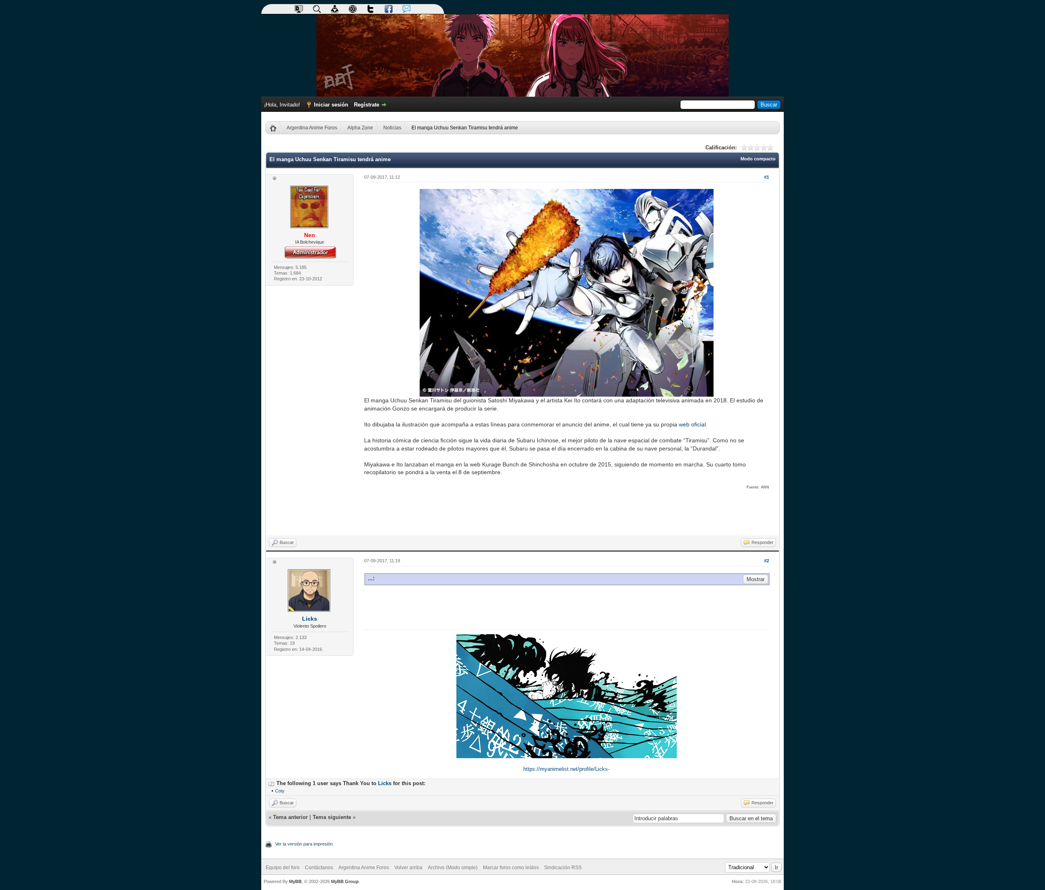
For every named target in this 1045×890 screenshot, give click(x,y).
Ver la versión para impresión (304, 843)
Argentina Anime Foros (312, 128)
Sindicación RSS (563, 867)
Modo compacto (758, 158)
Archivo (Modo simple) (453, 867)
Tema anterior (290, 817)
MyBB (295, 881)
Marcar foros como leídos (511, 867)
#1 (766, 177)
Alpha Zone (360, 128)
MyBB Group (345, 881)
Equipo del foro (283, 867)
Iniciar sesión (331, 105)
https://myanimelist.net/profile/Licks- (566, 769)
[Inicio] (276, 128)
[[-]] (271, 783)
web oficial (692, 424)
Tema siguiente (332, 817)
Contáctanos (319, 867)
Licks (309, 618)
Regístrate (366, 105)
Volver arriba (408, 867)
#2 (766, 560)
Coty (280, 790)
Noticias (392, 128)
